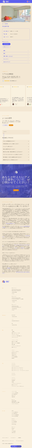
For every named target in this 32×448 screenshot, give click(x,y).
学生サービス (14, 395)
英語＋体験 (13, 344)
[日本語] (27, 1)
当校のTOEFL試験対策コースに (10, 223)
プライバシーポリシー (5, 437)
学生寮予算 (13, 380)
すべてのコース (14, 420)
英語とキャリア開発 (14, 341)
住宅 (3, 23)
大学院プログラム (14, 355)
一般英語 (13, 331)
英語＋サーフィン (14, 347)
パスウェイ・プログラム (15, 351)
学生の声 (13, 428)
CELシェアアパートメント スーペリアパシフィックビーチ (20, 370)
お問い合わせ (16, 190)
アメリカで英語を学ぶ (15, 412)
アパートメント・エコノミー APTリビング (18, 386)
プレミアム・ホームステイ (15, 366)
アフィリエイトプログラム (20, 440)
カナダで (16, 247)
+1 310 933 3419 (14, 300)
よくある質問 (14, 431)
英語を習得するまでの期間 (15, 402)
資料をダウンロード (6, 46)
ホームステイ (14, 364)
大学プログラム (14, 354)
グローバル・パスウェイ (15, 334)
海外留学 (13, 358)
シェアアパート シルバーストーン (16, 383)
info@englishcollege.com (15, 320)
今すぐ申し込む (14, 424)
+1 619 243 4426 (14, 316)
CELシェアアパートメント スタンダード (17, 367)
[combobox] (27, 1)
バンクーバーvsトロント (15, 403)
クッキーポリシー (13, 437)
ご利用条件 (19, 437)
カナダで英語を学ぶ (14, 394)
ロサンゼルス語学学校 (15, 416)
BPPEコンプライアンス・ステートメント (8, 440)
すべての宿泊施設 (14, 421)
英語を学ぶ (22, 247)
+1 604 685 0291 (14, 308)
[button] (30, 2)
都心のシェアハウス (14, 384)
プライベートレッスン (15, 337)
